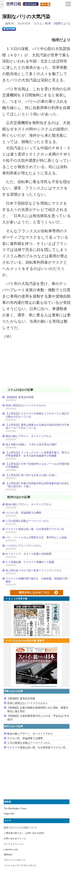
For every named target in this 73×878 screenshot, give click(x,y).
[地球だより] (62, 23)
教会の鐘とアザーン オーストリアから (28, 436)
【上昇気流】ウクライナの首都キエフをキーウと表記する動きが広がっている (37, 415)
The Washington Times (15, 808)
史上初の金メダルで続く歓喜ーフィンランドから (34, 570)
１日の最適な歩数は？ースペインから (27, 520)
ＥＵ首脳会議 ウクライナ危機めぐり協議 (30, 561)
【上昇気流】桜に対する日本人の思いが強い (31, 475)
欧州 (48, 23)
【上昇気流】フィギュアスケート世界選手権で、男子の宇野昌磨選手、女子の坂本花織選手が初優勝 (37, 454)
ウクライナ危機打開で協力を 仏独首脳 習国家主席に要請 (37, 580)
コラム (38, 23)
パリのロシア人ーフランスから (23, 545)
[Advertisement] (36, 365)
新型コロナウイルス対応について (20, 827)
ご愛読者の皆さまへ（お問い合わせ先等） (25, 833)
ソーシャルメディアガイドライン (20, 865)
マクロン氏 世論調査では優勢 (23, 512)
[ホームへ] (22, 5)
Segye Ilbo (9, 813)
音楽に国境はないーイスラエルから (26, 405)
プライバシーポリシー (15, 860)
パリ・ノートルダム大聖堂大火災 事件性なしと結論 (36, 537)
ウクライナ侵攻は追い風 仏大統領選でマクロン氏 (35, 529)
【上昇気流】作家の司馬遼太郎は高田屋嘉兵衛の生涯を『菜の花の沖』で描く (37, 485)
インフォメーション (14, 844)
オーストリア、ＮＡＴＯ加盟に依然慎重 (28, 553)
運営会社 (8, 854)
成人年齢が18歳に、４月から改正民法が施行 (31, 444)
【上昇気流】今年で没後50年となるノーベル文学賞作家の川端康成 (37, 465)
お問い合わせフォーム (15, 838)
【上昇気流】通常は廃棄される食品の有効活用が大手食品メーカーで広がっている (37, 426)
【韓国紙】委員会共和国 (20, 397)
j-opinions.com (11, 849)
